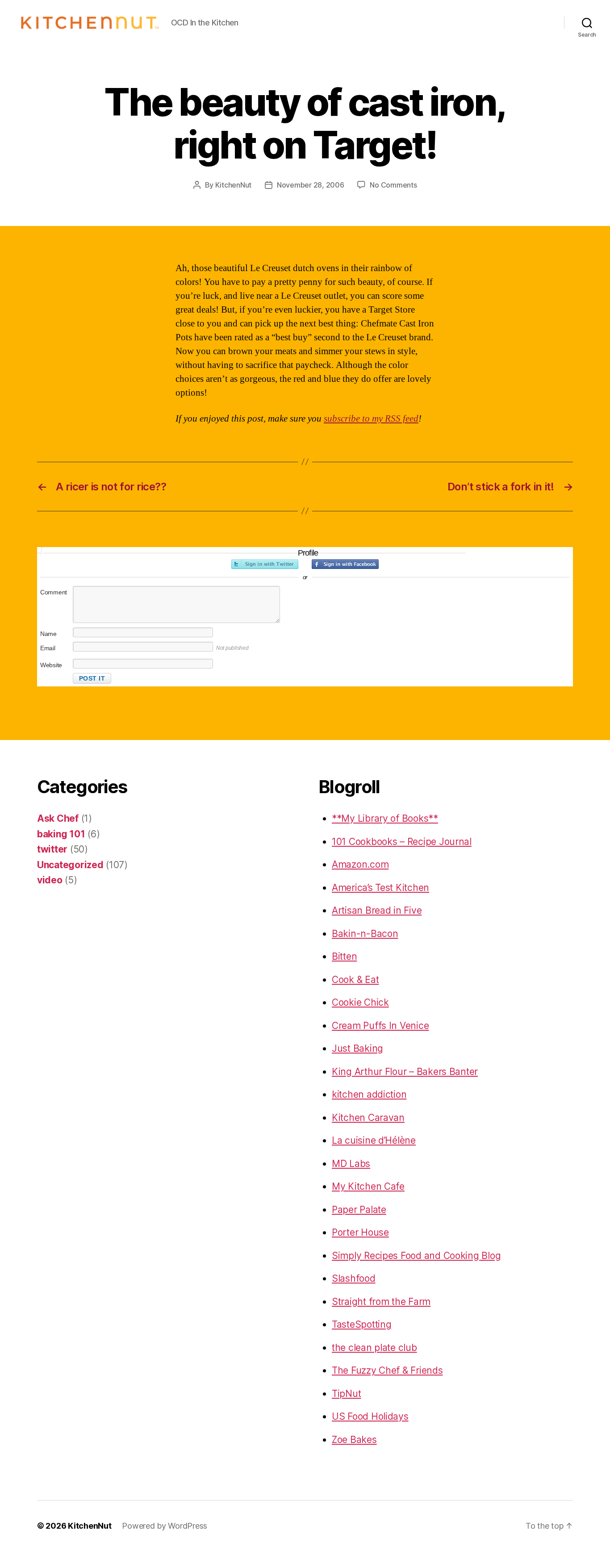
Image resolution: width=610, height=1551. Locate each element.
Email (47, 648)
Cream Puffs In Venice (380, 1025)
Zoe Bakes (354, 1439)
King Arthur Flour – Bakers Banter (405, 1071)
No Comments (393, 184)
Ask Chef (58, 818)
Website (51, 665)
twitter (52, 849)
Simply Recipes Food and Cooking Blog (416, 1255)
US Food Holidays (370, 1416)
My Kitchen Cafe (368, 1186)
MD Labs (351, 1163)
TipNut (346, 1393)
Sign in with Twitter (264, 564)
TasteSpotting (362, 1324)
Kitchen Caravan (368, 1117)
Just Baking (357, 1048)
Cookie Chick (360, 1002)
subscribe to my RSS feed (371, 419)
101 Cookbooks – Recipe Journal (402, 841)
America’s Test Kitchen (380, 887)
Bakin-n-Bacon (365, 933)
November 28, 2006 (310, 184)
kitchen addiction (369, 1094)
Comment (53, 592)
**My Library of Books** (385, 818)
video (50, 880)
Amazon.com (360, 864)
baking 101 (61, 834)
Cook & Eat (355, 979)
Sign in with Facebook (345, 564)
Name (48, 633)
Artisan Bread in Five (377, 910)
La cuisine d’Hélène (374, 1140)
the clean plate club (374, 1347)
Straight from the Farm (381, 1301)
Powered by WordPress (164, 1525)
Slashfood (354, 1278)
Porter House (360, 1232)
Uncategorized (70, 864)
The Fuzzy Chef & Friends (387, 1370)
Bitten (344, 956)
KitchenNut (233, 184)
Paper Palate (359, 1209)
